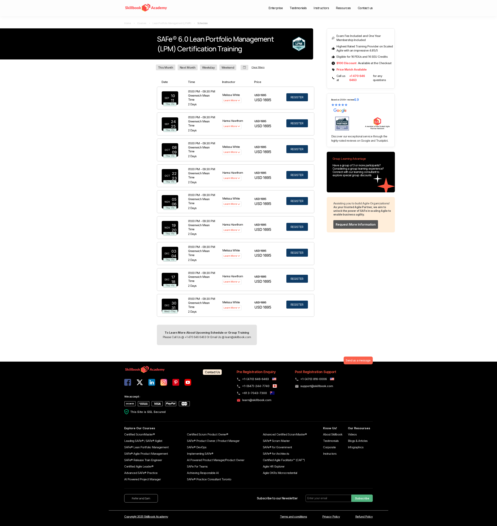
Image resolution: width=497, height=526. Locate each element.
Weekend (228, 67)
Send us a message (358, 360)
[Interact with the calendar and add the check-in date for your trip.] (244, 67)
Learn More (230, 100)
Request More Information (356, 224)
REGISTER (297, 97)
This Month (165, 67)
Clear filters (257, 67)
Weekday (208, 67)
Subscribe (362, 498)
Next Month (187, 67)
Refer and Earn (141, 498)
